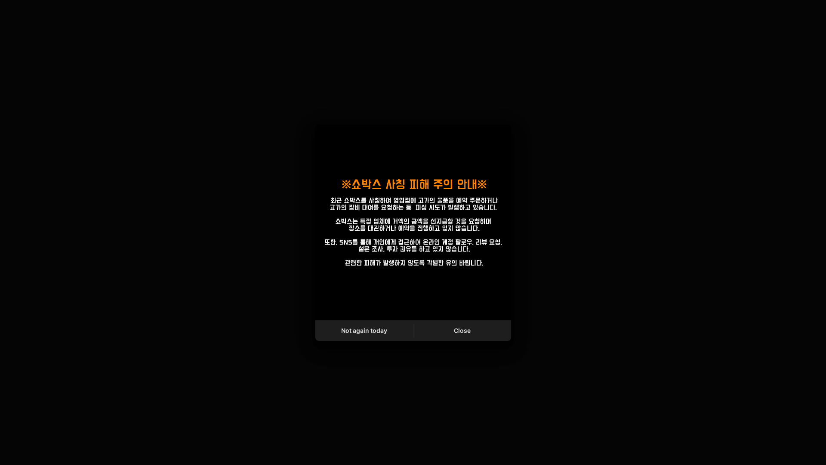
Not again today (364, 330)
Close (462, 330)
